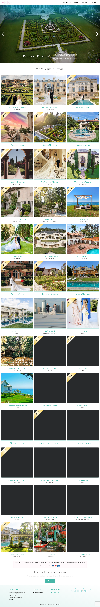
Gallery (76, 2)
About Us (85, 2)
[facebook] (52, 593)
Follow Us (50, 581)
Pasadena (36, 59)
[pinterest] (59, 593)
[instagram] (55, 593)
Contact (94, 2)
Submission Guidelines (38, 592)
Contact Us (11, 599)
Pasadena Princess (36, 56)
